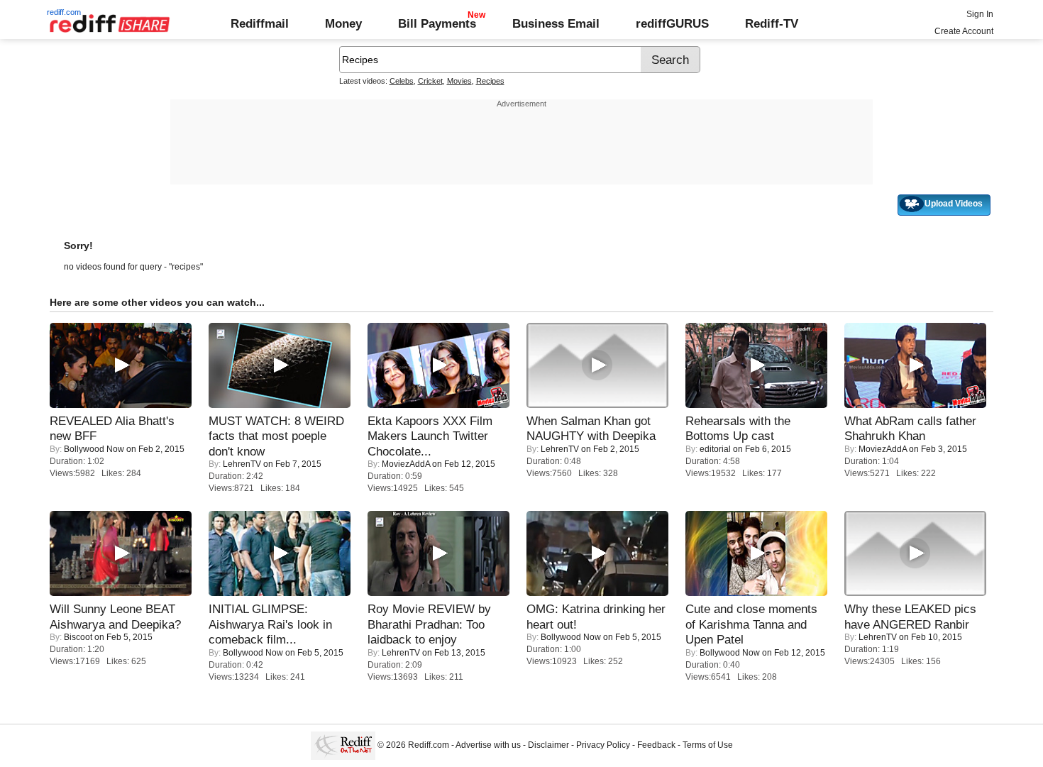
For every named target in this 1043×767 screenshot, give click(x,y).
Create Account (963, 31)
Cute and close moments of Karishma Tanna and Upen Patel (751, 624)
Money (343, 23)
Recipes (490, 81)
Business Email (556, 23)
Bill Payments (437, 23)
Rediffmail (260, 23)
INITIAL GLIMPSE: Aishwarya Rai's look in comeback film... (270, 624)
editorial (715, 449)
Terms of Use (708, 745)
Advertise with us (488, 745)
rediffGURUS (672, 23)
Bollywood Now (94, 449)
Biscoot (78, 637)
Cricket (430, 81)
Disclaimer (548, 745)
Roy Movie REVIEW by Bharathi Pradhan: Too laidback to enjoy (429, 624)
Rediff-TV (771, 23)
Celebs (402, 81)
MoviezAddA (406, 464)
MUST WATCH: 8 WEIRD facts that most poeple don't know (276, 436)
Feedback (656, 745)
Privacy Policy (603, 745)
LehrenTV (242, 464)
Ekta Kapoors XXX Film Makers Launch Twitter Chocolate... (430, 436)
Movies (459, 81)
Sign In (979, 14)
